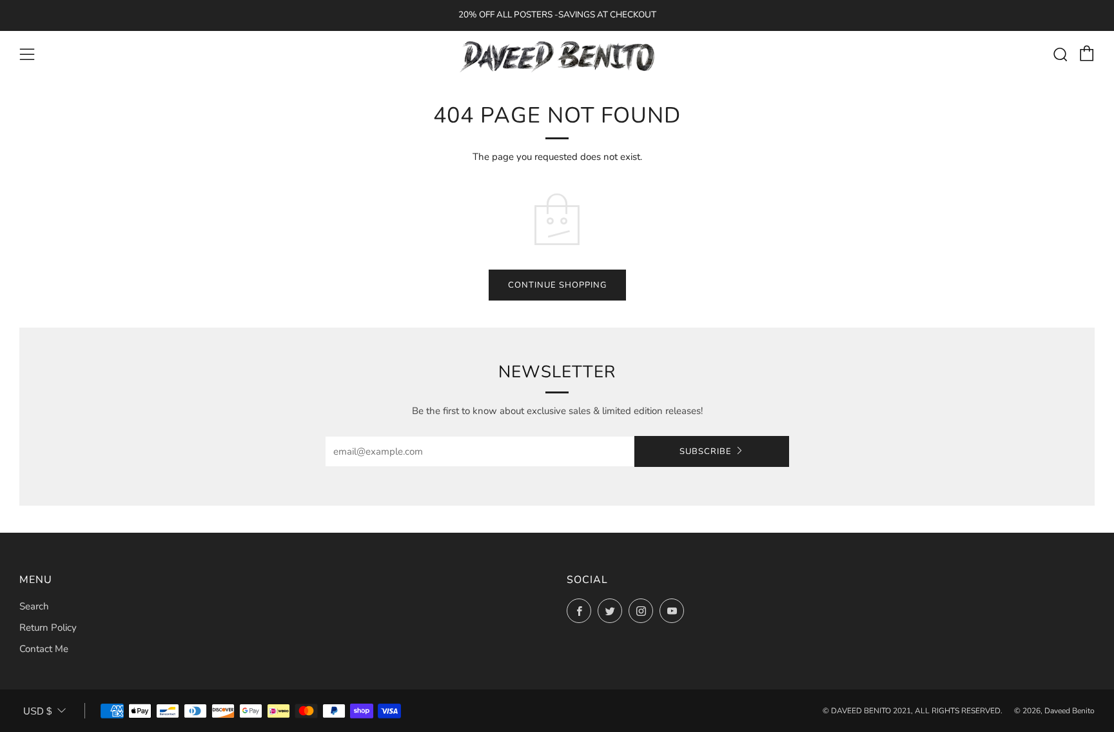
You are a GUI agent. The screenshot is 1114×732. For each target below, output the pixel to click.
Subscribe (705, 451)
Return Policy (48, 627)
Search (34, 606)
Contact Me (43, 648)
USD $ (37, 711)
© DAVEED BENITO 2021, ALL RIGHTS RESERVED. (912, 711)
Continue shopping (557, 285)
